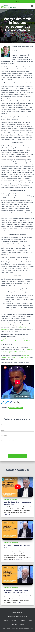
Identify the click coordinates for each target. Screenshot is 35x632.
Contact (22, 624)
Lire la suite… (7, 514)
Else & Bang (30, 628)
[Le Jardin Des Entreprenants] (8, 6)
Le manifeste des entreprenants (17, 616)
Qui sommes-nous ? (17, 612)
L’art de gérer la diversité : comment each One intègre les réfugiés (17, 591)
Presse (30, 620)
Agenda (23, 620)
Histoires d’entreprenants (10, 620)
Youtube (18, 2)
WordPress (15, 628)
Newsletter (13, 624)
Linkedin (16, 2)
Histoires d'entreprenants (15, 407)
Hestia (3, 628)
